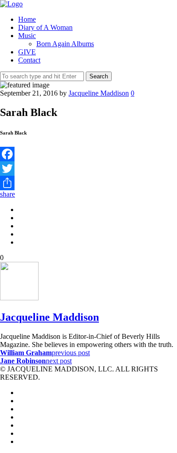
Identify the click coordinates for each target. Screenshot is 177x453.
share (7, 194)
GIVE (27, 52)
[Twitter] (88, 168)
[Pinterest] (21, 425)
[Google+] (21, 417)
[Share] (88, 183)
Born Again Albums (65, 44)
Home (27, 19)
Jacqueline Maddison (99, 93)
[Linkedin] (21, 409)
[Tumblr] (21, 441)
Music (27, 35)
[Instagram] (21, 433)
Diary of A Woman (45, 27)
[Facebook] (88, 154)
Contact (29, 60)
